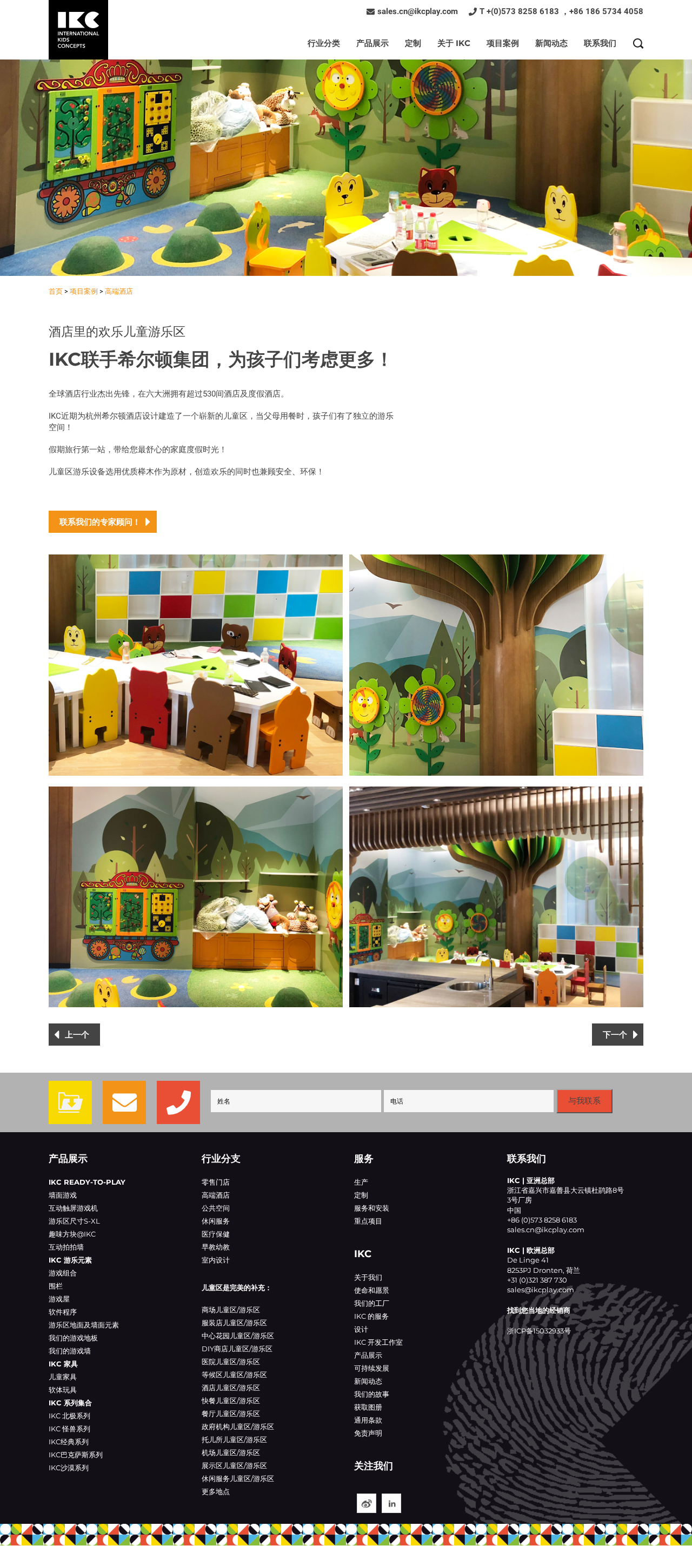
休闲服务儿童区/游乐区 (238, 1478)
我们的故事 (371, 1394)
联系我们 (600, 43)
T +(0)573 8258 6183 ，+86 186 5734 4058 (561, 11)
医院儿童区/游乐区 (231, 1361)
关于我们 (368, 1277)
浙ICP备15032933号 (539, 1330)
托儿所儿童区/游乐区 (234, 1439)
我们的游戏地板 (73, 1337)
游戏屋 (59, 1298)
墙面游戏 (63, 1195)
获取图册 (368, 1407)
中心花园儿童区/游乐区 (238, 1335)
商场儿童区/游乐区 (231, 1309)
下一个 (615, 1034)
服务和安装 (371, 1208)
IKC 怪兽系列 (69, 1428)
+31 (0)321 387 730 (537, 1280)
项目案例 (503, 43)
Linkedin (391, 1503)
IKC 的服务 (371, 1316)
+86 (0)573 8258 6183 (542, 1219)
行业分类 (324, 43)
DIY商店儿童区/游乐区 (237, 1348)
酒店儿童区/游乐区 (231, 1387)
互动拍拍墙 (66, 1247)
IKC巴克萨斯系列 (76, 1454)
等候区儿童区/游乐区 (234, 1374)
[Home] (78, 30)
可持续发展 (371, 1368)
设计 (361, 1329)
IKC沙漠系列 (69, 1467)
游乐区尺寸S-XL (74, 1221)
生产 (361, 1182)
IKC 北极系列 (69, 1415)
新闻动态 (551, 43)
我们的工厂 (371, 1303)
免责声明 (368, 1433)
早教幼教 (216, 1247)
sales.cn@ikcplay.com (417, 11)
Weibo (366, 1503)
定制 (413, 43)
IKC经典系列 (69, 1441)
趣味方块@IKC (72, 1234)
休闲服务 (216, 1221)
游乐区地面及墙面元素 (84, 1324)
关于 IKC (453, 43)
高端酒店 (119, 291)
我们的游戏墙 (70, 1350)
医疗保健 (216, 1234)
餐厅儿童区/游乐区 (231, 1413)
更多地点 (216, 1491)
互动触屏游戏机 (73, 1208)
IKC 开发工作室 (378, 1342)
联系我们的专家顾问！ (100, 522)
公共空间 (216, 1208)
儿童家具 (63, 1376)
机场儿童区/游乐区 (231, 1452)
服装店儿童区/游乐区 (234, 1322)
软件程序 (63, 1311)
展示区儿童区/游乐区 (234, 1465)
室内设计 (216, 1260)
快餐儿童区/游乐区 (231, 1400)
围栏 (56, 1285)
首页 (56, 291)
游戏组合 (63, 1272)
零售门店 (216, 1182)
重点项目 (368, 1221)
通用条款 (368, 1420)
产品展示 (372, 43)
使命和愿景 (371, 1290)
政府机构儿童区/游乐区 (238, 1426)
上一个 (77, 1034)
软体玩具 (63, 1389)
